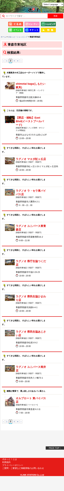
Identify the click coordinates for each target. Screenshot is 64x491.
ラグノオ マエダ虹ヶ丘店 (31, 159)
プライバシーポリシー (12, 465)
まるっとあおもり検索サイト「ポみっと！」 (9, 5)
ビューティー (32, 24)
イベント (15, 30)
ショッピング (48, 24)
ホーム (3, 37)
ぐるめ (15, 24)
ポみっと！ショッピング (18, 37)
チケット (32, 30)
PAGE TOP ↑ (55, 448)
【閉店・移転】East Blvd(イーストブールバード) (30, 121)
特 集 (48, 30)
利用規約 (6, 462)
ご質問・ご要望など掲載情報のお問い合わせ (23, 468)
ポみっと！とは (9, 459)
